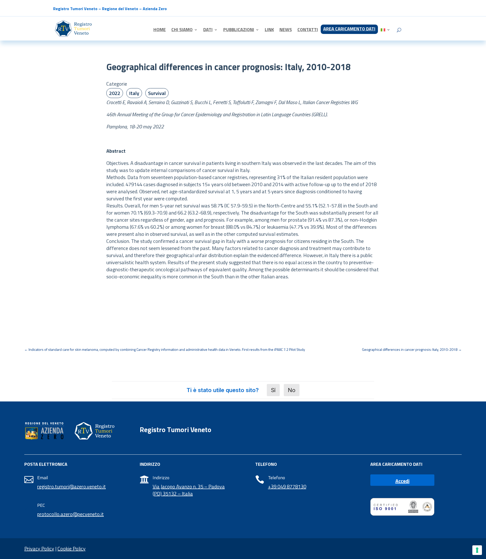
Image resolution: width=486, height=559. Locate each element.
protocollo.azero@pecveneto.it (70, 514)
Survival (157, 93)
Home (159, 30)
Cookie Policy (71, 548)
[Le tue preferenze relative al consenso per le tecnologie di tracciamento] (477, 550)
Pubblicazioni (238, 30)
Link (269, 30)
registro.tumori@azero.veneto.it (71, 486)
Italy (134, 93)
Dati (208, 30)
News (285, 30)
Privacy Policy (39, 548)
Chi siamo (182, 30)
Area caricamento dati (349, 29)
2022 (114, 93)
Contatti (307, 30)
